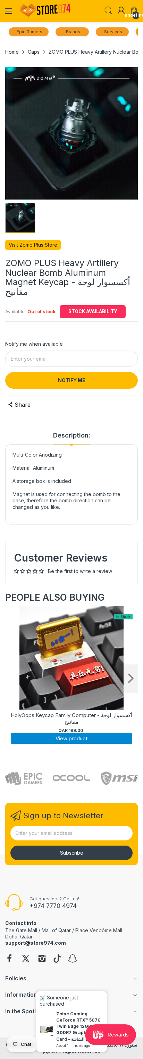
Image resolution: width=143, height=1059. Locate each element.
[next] (131, 678)
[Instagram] (42, 959)
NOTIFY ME (71, 380)
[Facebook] (9, 959)
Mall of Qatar (56, 930)
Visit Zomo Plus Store (33, 245)
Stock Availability (92, 311)
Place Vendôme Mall (98, 930)
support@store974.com (35, 943)
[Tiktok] (57, 959)
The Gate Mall (21, 930)
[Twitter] (25, 959)
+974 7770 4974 (53, 905)
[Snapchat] (72, 959)
